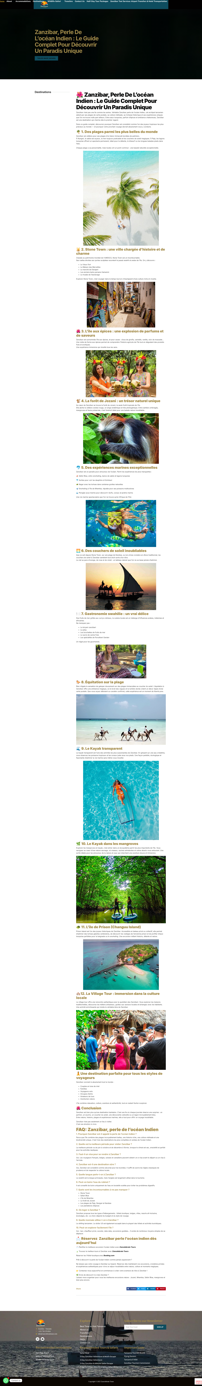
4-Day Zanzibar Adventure (91, 1360)
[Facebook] (42, 1339)
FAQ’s (82, 1339)
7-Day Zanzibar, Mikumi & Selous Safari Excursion (101, 1367)
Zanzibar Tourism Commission (137, 1363)
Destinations (38, 1)
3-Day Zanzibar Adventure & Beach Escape (98, 1356)
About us (84, 1329)
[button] (131, 1288)
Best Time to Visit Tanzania (93, 1326)
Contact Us (80, 1)
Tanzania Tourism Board (134, 1353)
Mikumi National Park (45, 1356)
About (9, 1)
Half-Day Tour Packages (97, 1)
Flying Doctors (130, 1356)
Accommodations (23, 1)
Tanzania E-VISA (131, 1359)
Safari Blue (84, 1353)
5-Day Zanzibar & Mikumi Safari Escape (96, 1363)
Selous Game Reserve (45, 1359)
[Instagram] (37, 1339)
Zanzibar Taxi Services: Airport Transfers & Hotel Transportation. (138, 1)
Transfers (68, 1)
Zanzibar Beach (42, 1353)
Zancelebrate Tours (128, 1247)
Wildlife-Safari (54, 1)
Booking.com (109, 1255)
